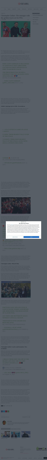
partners (12, 224)
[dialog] (23, 230)
